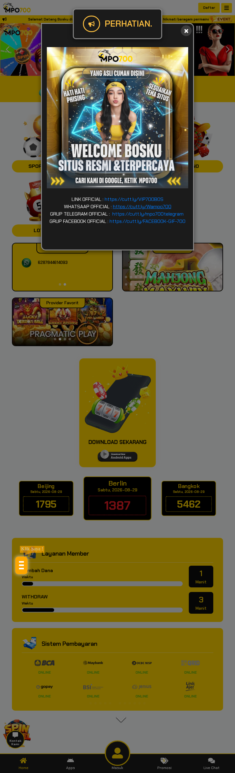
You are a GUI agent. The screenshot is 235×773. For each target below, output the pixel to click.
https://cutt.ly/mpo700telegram (148, 214)
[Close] (186, 30)
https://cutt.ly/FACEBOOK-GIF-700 (147, 221)
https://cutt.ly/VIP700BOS (134, 199)
